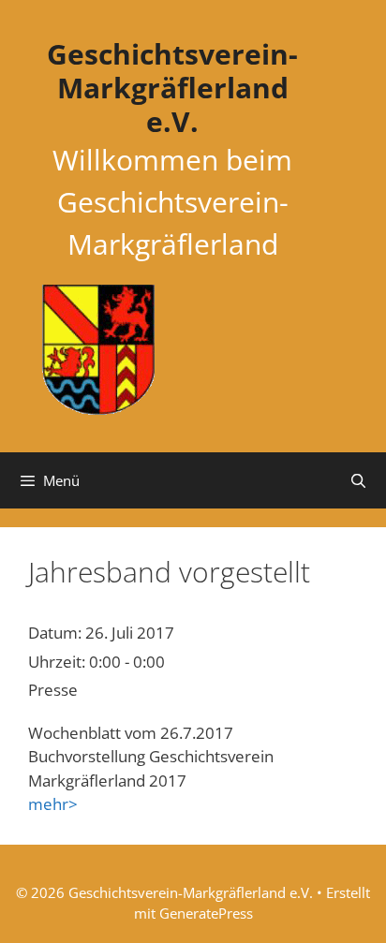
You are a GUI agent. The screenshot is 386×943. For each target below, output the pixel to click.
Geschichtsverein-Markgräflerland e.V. (172, 87)
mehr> (53, 804)
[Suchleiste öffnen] (358, 480)
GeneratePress (206, 913)
